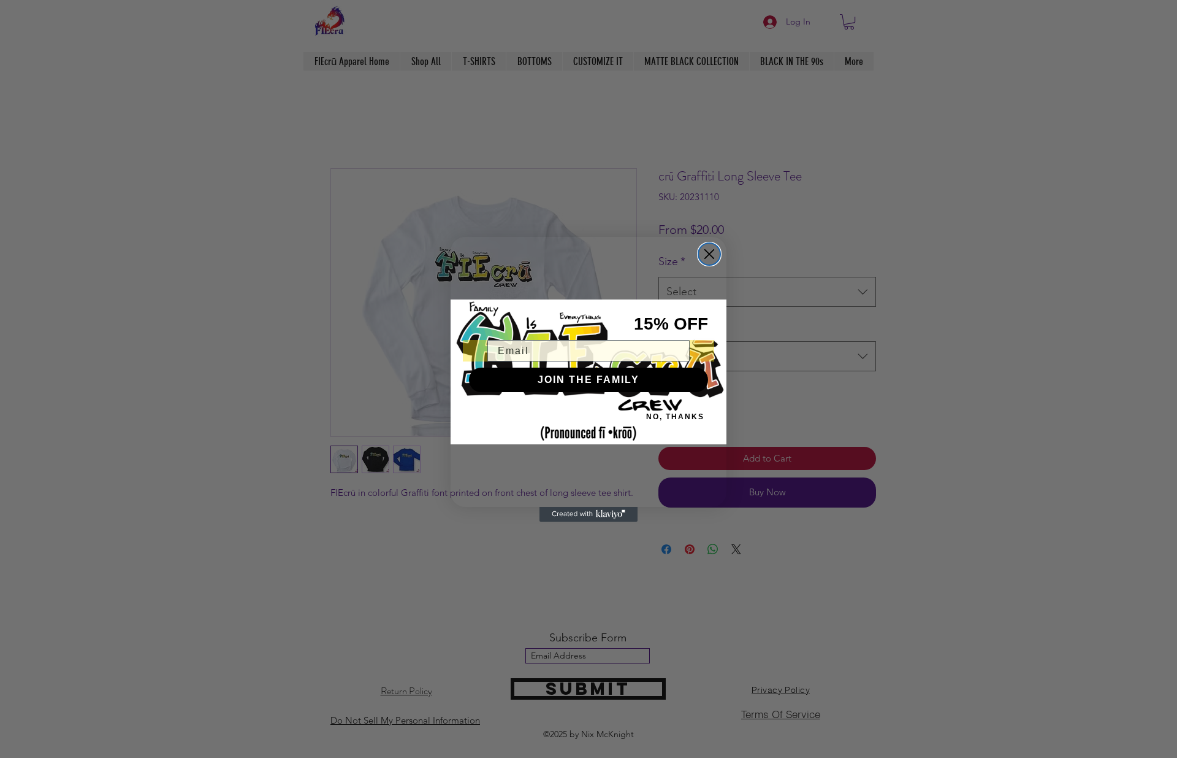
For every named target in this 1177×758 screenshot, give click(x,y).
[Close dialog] (709, 254)
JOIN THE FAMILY (588, 379)
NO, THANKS (675, 416)
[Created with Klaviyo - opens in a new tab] (588, 514)
